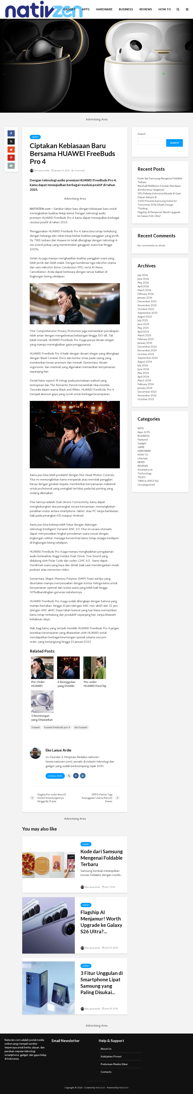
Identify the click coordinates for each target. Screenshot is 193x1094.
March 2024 (144, 380)
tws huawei (80, 727)
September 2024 (148, 358)
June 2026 (143, 279)
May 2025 (143, 328)
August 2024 (145, 361)
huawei (36, 727)
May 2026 (143, 282)
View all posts (55, 776)
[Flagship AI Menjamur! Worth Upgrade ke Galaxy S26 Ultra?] (48, 925)
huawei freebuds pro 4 (57, 727)
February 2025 (146, 339)
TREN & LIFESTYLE (148, 481)
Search (142, 134)
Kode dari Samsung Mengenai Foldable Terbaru (101, 857)
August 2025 (145, 316)
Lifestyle (143, 458)
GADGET (69, 9)
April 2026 (143, 286)
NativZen (100, 1087)
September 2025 (148, 313)
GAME (141, 447)
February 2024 (146, 384)
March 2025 (144, 335)
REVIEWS (145, 9)
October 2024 (146, 354)
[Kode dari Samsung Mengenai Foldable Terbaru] (48, 864)
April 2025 (143, 331)
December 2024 (147, 346)
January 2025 (145, 343)
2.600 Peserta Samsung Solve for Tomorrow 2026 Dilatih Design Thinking (157, 204)
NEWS (141, 462)
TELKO (142, 477)
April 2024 (143, 376)
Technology (145, 473)
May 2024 (143, 373)
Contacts (106, 1072)
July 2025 (143, 320)
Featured (143, 439)
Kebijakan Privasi (111, 1056)
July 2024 (143, 365)
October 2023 (146, 399)
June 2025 (143, 324)
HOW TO (165, 9)
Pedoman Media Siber (114, 1064)
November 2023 (147, 395)
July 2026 (143, 275)
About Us (106, 1048)
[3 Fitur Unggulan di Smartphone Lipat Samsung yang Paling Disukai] (48, 986)
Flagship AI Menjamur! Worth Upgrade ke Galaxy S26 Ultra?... (101, 921)
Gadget (35, 137)
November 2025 (147, 305)
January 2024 (145, 388)
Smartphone (145, 469)
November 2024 (147, 350)
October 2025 (146, 309)
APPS (86, 9)
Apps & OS (144, 432)
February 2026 (146, 294)
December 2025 (147, 301)
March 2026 (144, 290)
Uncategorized (146, 484)
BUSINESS (126, 9)
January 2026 (145, 297)
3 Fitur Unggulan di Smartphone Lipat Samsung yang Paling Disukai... (101, 982)
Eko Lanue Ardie (42, 170)
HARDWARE (104, 9)
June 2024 (143, 369)
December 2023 (147, 391)
